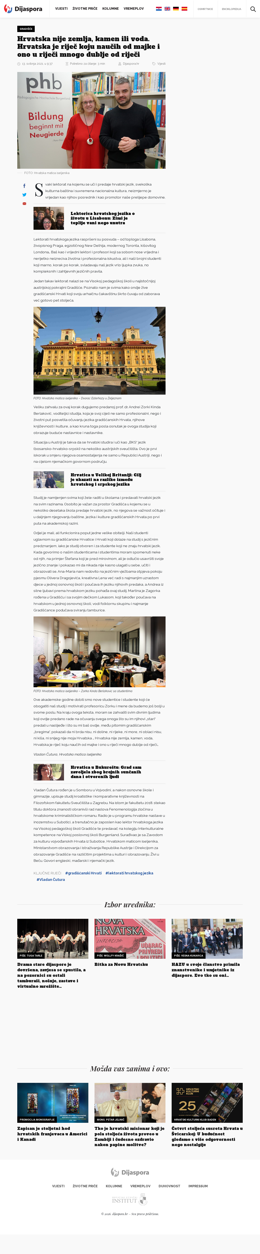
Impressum (198, 1186)
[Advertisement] (202, 86)
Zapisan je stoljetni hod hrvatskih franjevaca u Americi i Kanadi (52, 1134)
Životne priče (85, 9)
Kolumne (110, 9)
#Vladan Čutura (51, 879)
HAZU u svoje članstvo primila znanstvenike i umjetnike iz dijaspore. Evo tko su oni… (206, 970)
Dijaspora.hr (131, 63)
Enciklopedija (231, 9)
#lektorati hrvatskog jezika (129, 873)
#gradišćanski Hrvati (83, 873)
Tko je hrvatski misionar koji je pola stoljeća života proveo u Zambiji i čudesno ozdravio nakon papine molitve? (129, 1137)
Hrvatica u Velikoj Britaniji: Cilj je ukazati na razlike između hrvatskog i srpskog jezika (106, 479)
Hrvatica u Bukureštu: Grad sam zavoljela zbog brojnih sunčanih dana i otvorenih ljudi (106, 772)
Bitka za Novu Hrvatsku (121, 964)
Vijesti (61, 9)
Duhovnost (169, 1186)
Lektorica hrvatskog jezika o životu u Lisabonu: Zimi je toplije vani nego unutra (103, 218)
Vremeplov (134, 9)
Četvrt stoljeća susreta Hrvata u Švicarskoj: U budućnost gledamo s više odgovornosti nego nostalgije (207, 1137)
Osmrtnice (205, 9)
